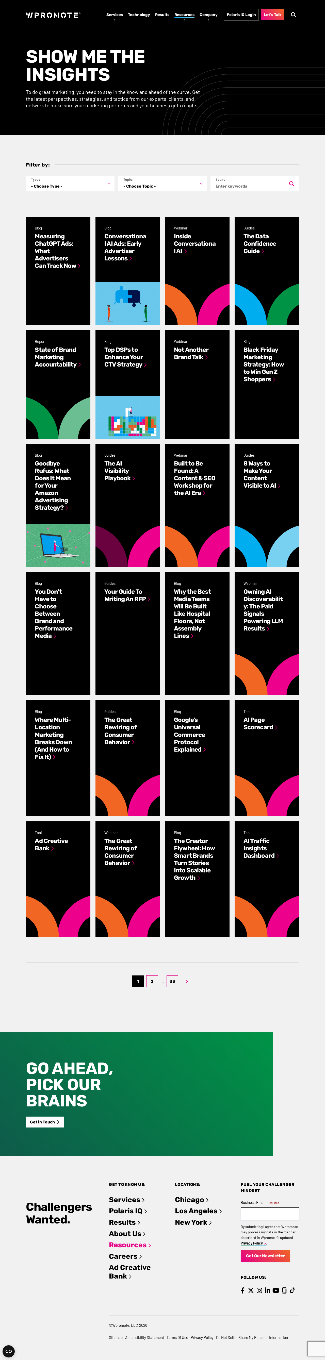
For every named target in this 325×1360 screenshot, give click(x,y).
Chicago (189, 1200)
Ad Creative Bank (130, 1271)
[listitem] (58, 271)
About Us (125, 1234)
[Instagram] (259, 1290)
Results (122, 1222)
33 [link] (172, 981)
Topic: (128, 179)
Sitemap (116, 1337)
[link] (187, 981)
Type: (35, 179)
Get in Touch (42, 1122)
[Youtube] (276, 1290)
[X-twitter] (251, 1290)
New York (191, 1222)
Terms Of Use (177, 1337)
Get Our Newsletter (265, 1255)
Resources (128, 1245)
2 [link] (152, 981)
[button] (70, 183)
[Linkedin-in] (267, 1290)
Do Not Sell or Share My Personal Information (252, 1337)
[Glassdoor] (284, 1290)
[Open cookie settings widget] (9, 1351)
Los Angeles (196, 1211)
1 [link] (138, 981)
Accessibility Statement (144, 1337)
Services (124, 1200)
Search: (222, 179)
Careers (123, 1256)
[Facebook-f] (242, 1290)
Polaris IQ (125, 1211)
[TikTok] (292, 1290)
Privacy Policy (252, 1243)
